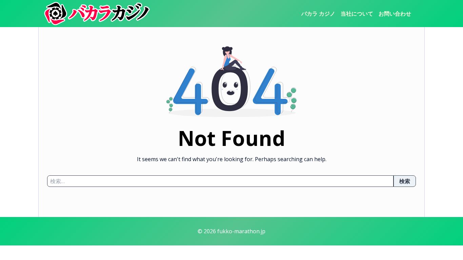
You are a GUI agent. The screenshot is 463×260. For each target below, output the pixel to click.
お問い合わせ (395, 13)
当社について (357, 13)
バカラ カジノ (318, 13)
